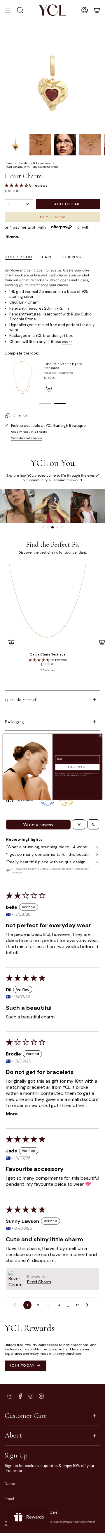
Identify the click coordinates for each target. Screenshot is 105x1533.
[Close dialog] (100, 736)
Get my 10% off (77, 767)
